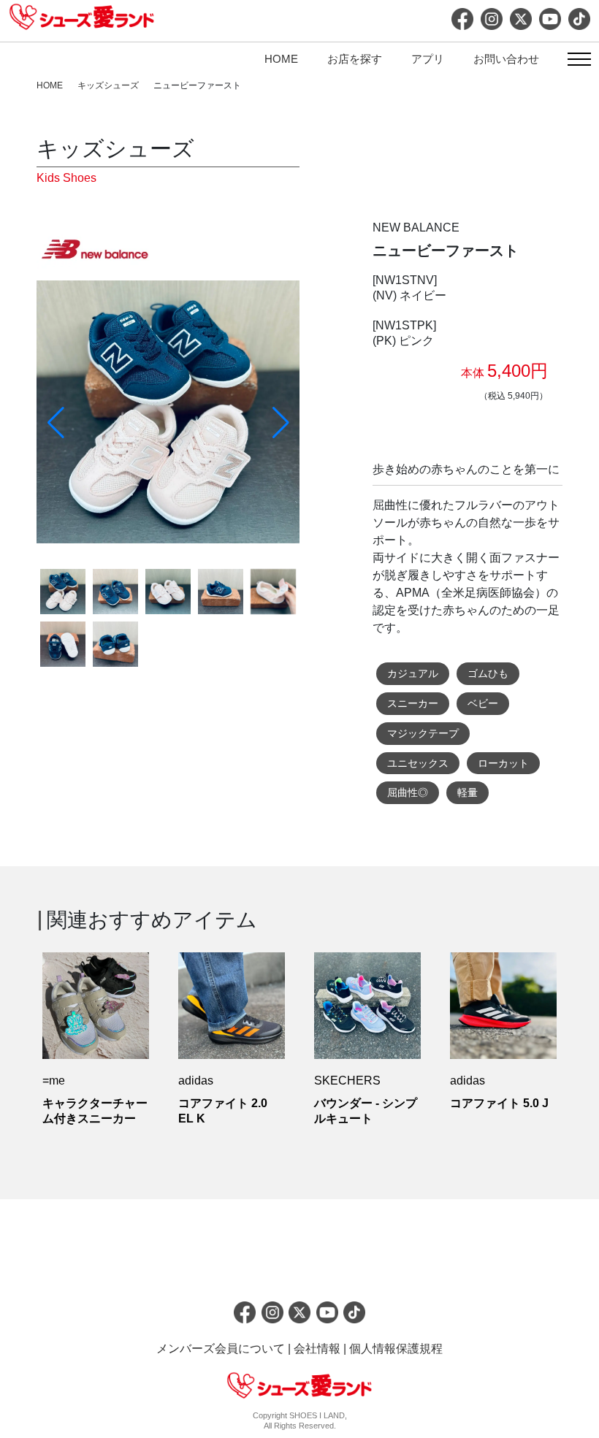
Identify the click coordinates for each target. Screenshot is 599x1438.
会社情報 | (321, 1348)
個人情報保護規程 (396, 1348)
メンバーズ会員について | (225, 1348)
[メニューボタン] (578, 60)
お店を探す (354, 59)
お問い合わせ (506, 59)
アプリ (427, 59)
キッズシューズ (108, 85)
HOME (281, 59)
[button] (280, 423)
